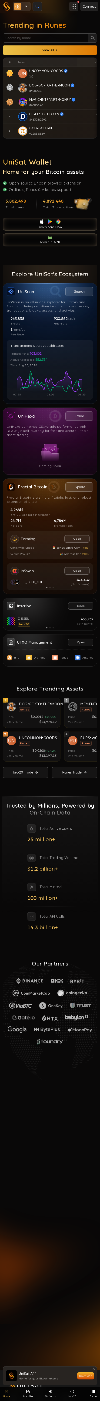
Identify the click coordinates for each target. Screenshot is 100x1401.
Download (85, 1376)
